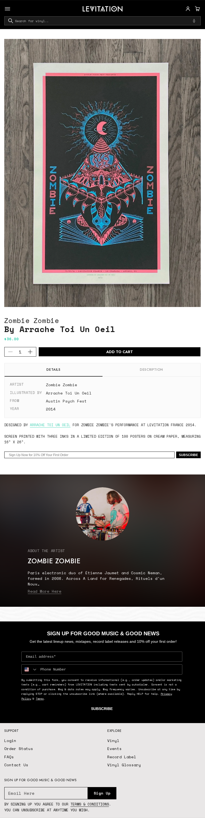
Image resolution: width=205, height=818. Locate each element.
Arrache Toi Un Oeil (69, 393)
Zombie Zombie (31, 320)
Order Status (18, 748)
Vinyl (113, 740)
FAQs (9, 757)
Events (114, 748)
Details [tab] (53, 369)
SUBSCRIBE (188, 455)
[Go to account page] (188, 9)
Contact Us (16, 765)
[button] (197, 9)
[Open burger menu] (7, 9)
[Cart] (197, 9)
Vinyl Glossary (124, 765)
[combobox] (102, 21)
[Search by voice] (194, 21)
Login (10, 740)
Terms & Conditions (89, 804)
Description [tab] (151, 369)
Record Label (121, 757)
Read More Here (44, 591)
